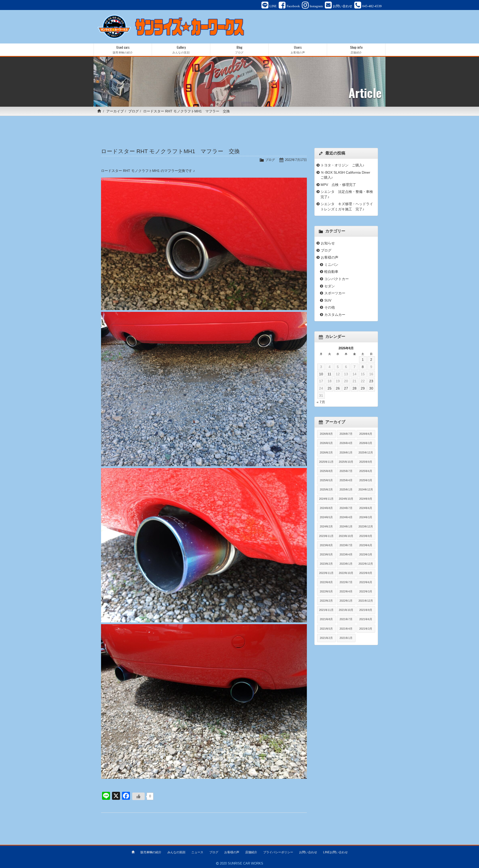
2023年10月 (346, 535)
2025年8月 (326, 470)
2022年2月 (326, 600)
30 (371, 388)
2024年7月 (346, 507)
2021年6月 (365, 619)
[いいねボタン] (138, 796)
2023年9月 (365, 535)
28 (355, 388)
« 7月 (321, 402)
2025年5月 (326, 480)
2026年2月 (326, 452)
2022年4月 (346, 591)
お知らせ (328, 243)
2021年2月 (326, 637)
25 (330, 388)
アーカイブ (115, 111)
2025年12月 (366, 452)
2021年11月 (326, 609)
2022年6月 (365, 582)
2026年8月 (326, 433)
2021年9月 (365, 609)
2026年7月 (346, 433)
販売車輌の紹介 (150, 852)
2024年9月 (365, 498)
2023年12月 (366, 526)
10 (321, 374)
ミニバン (331, 265)
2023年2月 (326, 563)
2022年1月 (346, 600)
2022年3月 (365, 591)
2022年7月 (346, 582)
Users (298, 49)
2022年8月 (326, 582)
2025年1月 (346, 489)
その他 (329, 307)
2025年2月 (326, 489)
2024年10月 (346, 498)
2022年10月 (346, 572)
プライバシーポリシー (278, 852)
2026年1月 (346, 452)
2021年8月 (326, 619)
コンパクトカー (336, 279)
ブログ (133, 111)
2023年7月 (346, 545)
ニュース (197, 852)
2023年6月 (365, 545)
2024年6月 (365, 507)
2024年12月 (366, 489)
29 (363, 388)
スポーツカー (334, 293)
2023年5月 (326, 554)
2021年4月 (346, 628)
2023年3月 (365, 554)
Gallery (181, 49)
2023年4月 (346, 554)
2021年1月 (346, 637)
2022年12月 (366, 563)
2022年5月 (326, 591)
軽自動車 (331, 272)
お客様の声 (329, 257)
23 (371, 381)
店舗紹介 (251, 852)
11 (329, 374)
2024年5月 (326, 517)
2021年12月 (366, 600)
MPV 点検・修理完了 (338, 185)
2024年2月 (326, 526)
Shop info (356, 49)
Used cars (123, 49)
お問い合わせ (308, 852)
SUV (327, 300)
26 (338, 388)
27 (346, 388)
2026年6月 (365, 433)
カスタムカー (334, 315)
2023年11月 (326, 535)
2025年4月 (346, 480)
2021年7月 (346, 619)
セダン (329, 286)
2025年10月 (346, 461)
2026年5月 (326, 442)
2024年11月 (326, 498)
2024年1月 (346, 526)
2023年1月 (346, 563)
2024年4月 (346, 517)
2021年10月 (346, 609)
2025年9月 (365, 461)
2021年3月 (365, 628)
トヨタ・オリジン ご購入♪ (342, 165)
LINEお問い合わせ (335, 852)
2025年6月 (365, 470)
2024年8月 (326, 507)
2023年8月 (326, 545)
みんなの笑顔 (176, 852)
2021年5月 (326, 628)
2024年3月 (365, 517)
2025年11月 (326, 461)
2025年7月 (346, 470)
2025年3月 (365, 480)
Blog (239, 49)
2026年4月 (346, 442)
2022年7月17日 (296, 160)
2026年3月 (365, 442)
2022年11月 (326, 572)
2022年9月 (365, 572)
